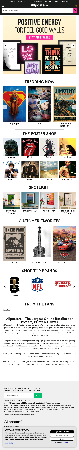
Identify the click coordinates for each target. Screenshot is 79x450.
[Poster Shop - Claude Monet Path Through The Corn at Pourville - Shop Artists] (49, 169)
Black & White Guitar (39, 263)
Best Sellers (68, 179)
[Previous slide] (6, 45)
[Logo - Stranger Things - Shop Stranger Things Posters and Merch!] (64, 284)
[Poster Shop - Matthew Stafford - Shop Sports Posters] (11, 169)
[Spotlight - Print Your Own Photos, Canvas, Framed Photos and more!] (11, 200)
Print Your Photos (11, 212)
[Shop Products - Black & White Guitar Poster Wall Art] (39, 243)
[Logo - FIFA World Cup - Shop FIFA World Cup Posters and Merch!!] (14, 286)
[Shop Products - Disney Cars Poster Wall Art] (64, 243)
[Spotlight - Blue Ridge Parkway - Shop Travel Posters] (30, 200)
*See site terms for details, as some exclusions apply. (19, 414)
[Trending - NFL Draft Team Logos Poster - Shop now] (43, 104)
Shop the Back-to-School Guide (40, 1)
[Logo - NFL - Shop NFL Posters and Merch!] (39, 284)
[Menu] (3, 5)
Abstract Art (49, 211)
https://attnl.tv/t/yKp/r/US (12, 411)
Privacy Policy (9, 443)
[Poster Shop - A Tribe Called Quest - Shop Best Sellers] (67, 169)
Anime (49, 157)
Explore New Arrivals (62, 1)
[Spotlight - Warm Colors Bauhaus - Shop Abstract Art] (49, 200)
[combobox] (37, 10)
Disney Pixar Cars (64, 263)
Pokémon (68, 123)
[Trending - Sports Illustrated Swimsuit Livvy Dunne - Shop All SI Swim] (17, 104)
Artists (49, 179)
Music (30, 157)
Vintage (68, 157)
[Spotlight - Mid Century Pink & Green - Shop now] (67, 200)
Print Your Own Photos (17, 1)
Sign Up (38, 395)
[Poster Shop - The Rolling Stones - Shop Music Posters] (30, 147)
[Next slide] (73, 45)
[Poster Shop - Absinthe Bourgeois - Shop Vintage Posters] (67, 147)
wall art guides (57, 354)
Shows (30, 179)
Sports (11, 179)
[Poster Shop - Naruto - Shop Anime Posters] (49, 147)
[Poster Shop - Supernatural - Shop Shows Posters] (30, 169)
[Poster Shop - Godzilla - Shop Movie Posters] (11, 147)
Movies (11, 157)
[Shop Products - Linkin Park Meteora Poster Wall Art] (14, 243)
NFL (43, 123)
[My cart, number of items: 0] (75, 5)
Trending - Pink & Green (68, 212)
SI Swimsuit (17, 123)
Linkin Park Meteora (14, 263)
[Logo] (39, 5)
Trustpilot (6, 310)
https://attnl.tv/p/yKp (33, 411)
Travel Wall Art (30, 211)
